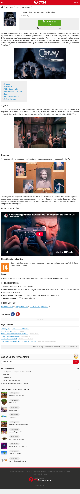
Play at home (6, 331)
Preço (6, 94)
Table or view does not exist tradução (14, 334)
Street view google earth (10, 336)
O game (7, 84)
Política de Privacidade (33, 471)
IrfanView (6, 375)
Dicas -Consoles (18, 331)
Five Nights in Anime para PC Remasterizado (17, 372)
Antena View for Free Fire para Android (15, 383)
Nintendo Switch (7, 307)
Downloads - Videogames (47, 341)
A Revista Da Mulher (63, 471)
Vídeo (17, 7)
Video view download (9, 339)
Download (50, 22)
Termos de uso (19, 471)
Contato (43, 471)
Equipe (11, 471)
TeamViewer (7, 378)
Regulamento (51, 471)
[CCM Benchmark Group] (40, 479)
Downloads (9, 7)
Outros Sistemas (10, 99)
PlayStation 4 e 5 (22, 307)
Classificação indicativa (13, 92)
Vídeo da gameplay (11, 89)
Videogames (26, 7)
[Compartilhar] (13, 314)
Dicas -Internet (25, 336)
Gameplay (8, 87)
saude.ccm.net (40, 485)
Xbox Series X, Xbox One (39, 307)
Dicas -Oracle (34, 334)
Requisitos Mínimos (11, 97)
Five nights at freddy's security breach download (18, 341)
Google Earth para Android (11, 381)
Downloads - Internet (25, 339)
